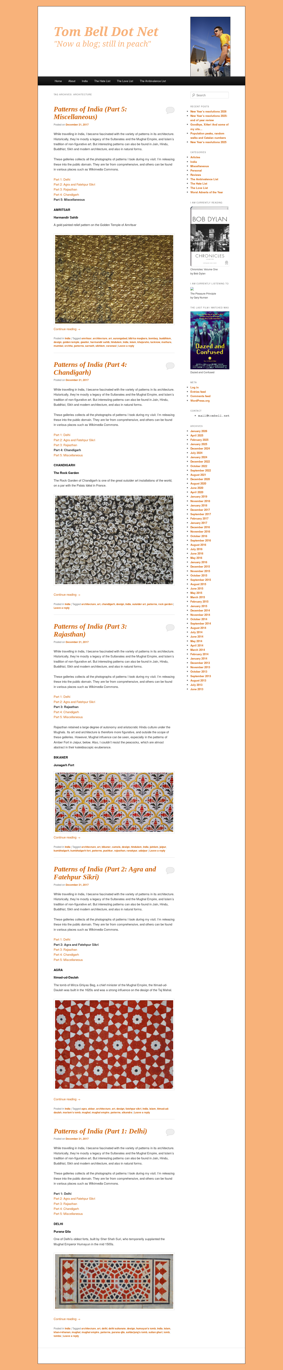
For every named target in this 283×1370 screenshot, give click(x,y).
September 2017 (200, 514)
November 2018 (200, 501)
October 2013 (198, 671)
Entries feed (198, 392)
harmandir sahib (100, 342)
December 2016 (200, 527)
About (71, 81)
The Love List (125, 81)
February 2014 (199, 654)
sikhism (100, 346)
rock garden (165, 604)
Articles (195, 157)
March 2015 (197, 597)
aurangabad (120, 338)
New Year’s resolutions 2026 (208, 111)
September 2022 (200, 470)
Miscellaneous (199, 166)
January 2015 (198, 606)
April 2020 (196, 492)
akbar (91, 1108)
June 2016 (196, 553)
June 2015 (196, 588)
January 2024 (198, 457)
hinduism (116, 342)
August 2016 (198, 545)
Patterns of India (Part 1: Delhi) (100, 1131)
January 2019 (198, 496)
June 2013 (196, 689)
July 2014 (196, 632)
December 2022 (200, 461)
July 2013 (196, 685)
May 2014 (196, 641)
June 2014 (196, 636)
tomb (167, 1332)
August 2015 (198, 584)
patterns (79, 346)
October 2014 (198, 619)
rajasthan (119, 850)
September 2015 (200, 580)
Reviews (195, 175)
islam (133, 342)
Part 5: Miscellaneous (68, 455)
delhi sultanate (117, 1328)
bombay (153, 338)
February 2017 (199, 518)
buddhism (165, 338)
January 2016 (198, 562)
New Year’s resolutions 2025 (208, 142)
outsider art (139, 604)
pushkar (108, 850)
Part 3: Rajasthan (65, 189)
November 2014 (200, 615)
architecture (100, 338)
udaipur (143, 850)
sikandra (127, 1112)
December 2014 (200, 610)
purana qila (118, 1332)
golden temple (71, 342)
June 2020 (196, 488)
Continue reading (67, 329)
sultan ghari (155, 1332)
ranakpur (132, 850)
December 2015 (200, 566)
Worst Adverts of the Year (206, 192)
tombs (57, 1336)
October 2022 (198, 466)
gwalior (85, 342)
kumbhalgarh (61, 850)
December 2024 (200, 448)
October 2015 (198, 575)
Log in (194, 387)
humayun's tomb (146, 1328)
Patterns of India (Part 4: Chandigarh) (90, 368)
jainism (154, 847)
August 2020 (198, 483)
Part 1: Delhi (62, 179)
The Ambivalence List (153, 81)
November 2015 (200, 571)
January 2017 (198, 523)
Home (58, 81)
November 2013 (200, 667)
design (58, 342)
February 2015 (199, 601)
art (110, 338)
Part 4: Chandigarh (66, 194)
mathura (166, 342)
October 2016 (198, 536)
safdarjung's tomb (136, 1332)
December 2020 (200, 479)
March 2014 (197, 650)
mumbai (58, 346)
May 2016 (196, 558)
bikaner (106, 847)
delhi (104, 1328)
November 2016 (200, 531)
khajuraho (143, 342)
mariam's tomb (72, 1112)
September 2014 (200, 623)
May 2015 (196, 593)
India (85, 81)
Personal (196, 170)
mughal (86, 1112)
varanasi (111, 346)
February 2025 (199, 440)
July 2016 (196, 549)
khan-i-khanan (62, 1332)
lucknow (155, 342)
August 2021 (198, 475)
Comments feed (200, 396)
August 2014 (198, 628)
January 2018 (198, 505)
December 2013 (200, 663)
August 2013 (198, 680)
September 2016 (200, 540)
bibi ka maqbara (137, 338)
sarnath (89, 346)
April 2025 (196, 435)
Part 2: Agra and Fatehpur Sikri (74, 184)
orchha (68, 346)
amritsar (86, 338)
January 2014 (198, 658)
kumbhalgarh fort (80, 850)
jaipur (163, 847)
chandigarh (108, 604)
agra (84, 1108)
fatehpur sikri (133, 1108)
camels (116, 847)
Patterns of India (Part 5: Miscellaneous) (90, 113)
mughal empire (100, 1112)
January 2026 (198, 431)
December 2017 (200, 510)
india (125, 342)
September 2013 (200, 676)
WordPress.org (200, 400)
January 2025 (198, 444)
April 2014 (196, 645)
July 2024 (196, 453)
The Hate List (102, 81)
